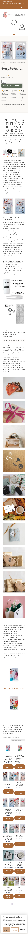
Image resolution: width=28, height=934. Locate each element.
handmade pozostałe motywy (8, 106)
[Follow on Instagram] (21, 8)
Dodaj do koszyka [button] (8, 766)
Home (2, 62)
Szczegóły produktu (8, 871)
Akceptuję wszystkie (6, 929)
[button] (24, 44)
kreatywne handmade (20, 106)
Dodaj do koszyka (12, 85)
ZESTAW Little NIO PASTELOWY (14, 688)
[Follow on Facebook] (24, 8)
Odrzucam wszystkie (15, 929)
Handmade (13, 62)
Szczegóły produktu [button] (8, 791)
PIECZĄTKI (8, 62)
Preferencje (22, 929)
